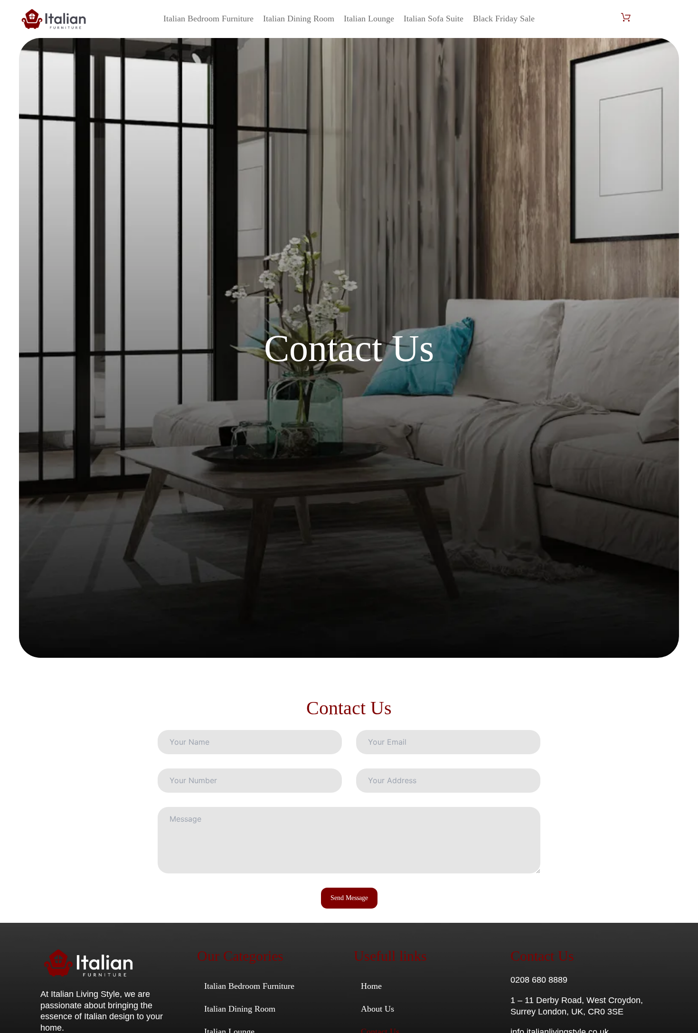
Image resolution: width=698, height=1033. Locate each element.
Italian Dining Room (298, 18)
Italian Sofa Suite (433, 18)
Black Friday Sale (504, 18)
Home (371, 986)
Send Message (349, 897)
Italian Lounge (369, 18)
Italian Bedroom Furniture (208, 18)
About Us (377, 1009)
